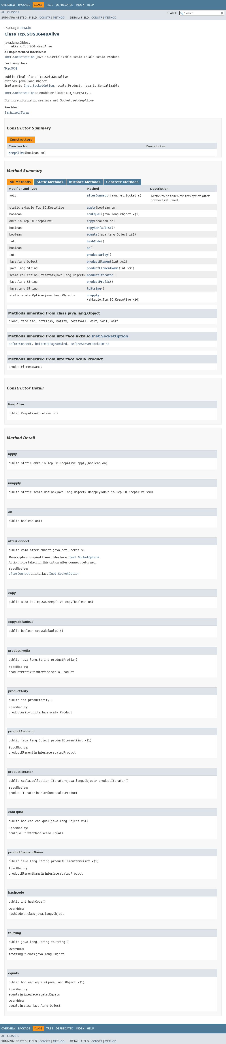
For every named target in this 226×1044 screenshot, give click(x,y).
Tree (49, 4)
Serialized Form (16, 112)
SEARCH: (172, 13)
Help (90, 4)
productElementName (103, 268)
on (88, 248)
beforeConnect (20, 344)
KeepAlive (16, 153)
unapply (93, 295)
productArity (97, 254)
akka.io (25, 28)
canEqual (94, 214)
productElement (99, 261)
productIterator (100, 275)
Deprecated (64, 4)
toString (94, 288)
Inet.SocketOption (19, 57)
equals (92, 234)
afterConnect (97, 195)
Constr (45, 17)
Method (58, 17)
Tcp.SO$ (10, 68)
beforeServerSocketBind (89, 344)
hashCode (94, 241)
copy (90, 221)
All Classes (10, 12)
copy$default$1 (99, 228)
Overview (8, 4)
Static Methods (50, 182)
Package (24, 4)
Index (80, 4)
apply (91, 207)
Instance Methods (84, 182)
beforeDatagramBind (51, 344)
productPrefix (98, 281)
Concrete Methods (122, 182)
